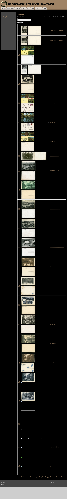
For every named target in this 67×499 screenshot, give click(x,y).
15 (53, 476)
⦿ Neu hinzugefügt (6, 14)
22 (41, 477)
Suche (32, 8)
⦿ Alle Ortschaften (6, 17)
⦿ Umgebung (4, 16)
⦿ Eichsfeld (4, 15)
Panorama (51, 305)
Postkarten (17, 8)
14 (50, 476)
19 (64, 476)
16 (56, 476)
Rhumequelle (52, 54)
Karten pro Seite (21, 18)
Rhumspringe (19, 30)
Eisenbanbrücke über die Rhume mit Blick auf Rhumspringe (57, 247)
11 (42, 476)
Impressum (3, 482)
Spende (44, 8)
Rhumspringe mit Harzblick (55, 170)
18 (61, 476)
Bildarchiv (23, 8)
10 (39, 476)
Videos (28, 8)
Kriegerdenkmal (57, 305)
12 (45, 476)
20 (36, 477)
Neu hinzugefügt (10, 8)
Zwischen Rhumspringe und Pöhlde (56, 30)
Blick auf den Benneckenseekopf (57, 466)
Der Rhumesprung (53, 189)
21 (38, 477)
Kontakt (36, 8)
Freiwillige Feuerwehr (54, 156)
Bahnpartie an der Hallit (55, 465)
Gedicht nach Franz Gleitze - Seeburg (56, 69)
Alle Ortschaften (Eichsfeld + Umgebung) (9, 10)
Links (41, 8)
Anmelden (52, 482)
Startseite (3, 8)
